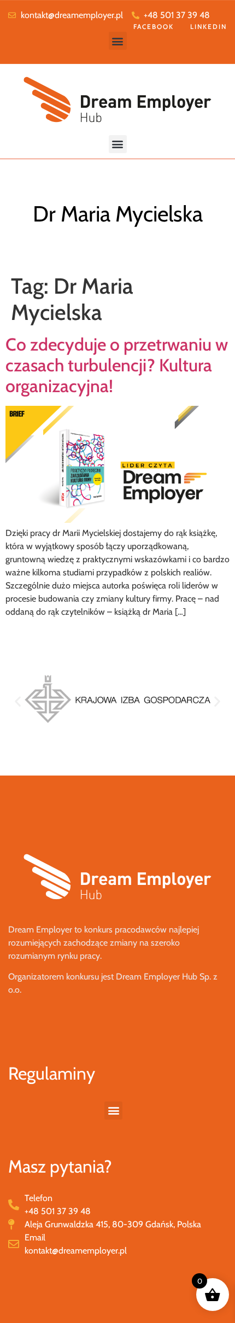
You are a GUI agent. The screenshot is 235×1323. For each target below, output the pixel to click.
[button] (118, 41)
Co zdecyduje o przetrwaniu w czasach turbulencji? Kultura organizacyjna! (116, 365)
